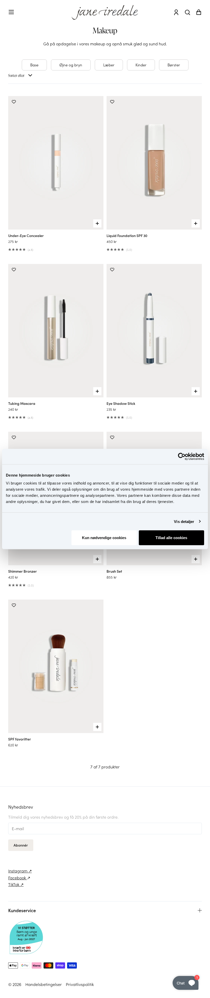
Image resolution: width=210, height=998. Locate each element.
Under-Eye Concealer (26, 235)
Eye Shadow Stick (121, 403)
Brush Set (114, 571)
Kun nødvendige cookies (104, 538)
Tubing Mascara (21, 403)
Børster (173, 64)
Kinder (140, 64)
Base (34, 64)
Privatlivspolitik (80, 984)
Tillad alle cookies (171, 538)
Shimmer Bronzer (22, 571)
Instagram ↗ (20, 870)
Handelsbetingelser (43, 984)
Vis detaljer (184, 521)
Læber (108, 64)
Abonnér (21, 845)
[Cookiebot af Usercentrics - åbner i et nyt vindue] (181, 456)
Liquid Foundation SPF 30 (127, 235)
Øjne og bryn (70, 64)
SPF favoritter (19, 739)
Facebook (17, 877)
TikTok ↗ (16, 884)
